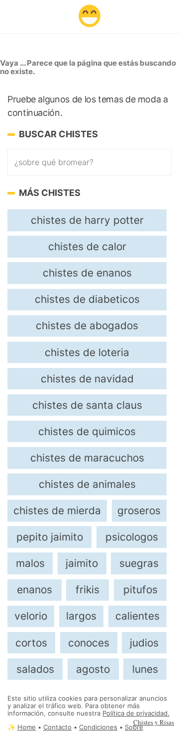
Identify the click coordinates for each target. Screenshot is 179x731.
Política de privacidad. (136, 713)
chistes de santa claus (87, 405)
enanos (34, 589)
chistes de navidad (87, 378)
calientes (137, 616)
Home (26, 727)
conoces (88, 643)
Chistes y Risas (153, 722)
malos (30, 563)
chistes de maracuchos (87, 458)
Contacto (57, 727)
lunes (145, 669)
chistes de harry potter (87, 220)
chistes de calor (87, 246)
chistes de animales (87, 484)
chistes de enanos (87, 273)
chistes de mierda (57, 510)
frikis (87, 589)
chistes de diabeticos (87, 299)
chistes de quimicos (87, 431)
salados (35, 669)
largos (81, 616)
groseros (139, 510)
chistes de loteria (87, 352)
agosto (93, 669)
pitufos (140, 589)
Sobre (134, 727)
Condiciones (98, 727)
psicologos (131, 537)
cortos (31, 643)
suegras (139, 563)
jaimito (82, 563)
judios (144, 643)
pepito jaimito (49, 537)
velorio (30, 616)
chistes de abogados (87, 325)
